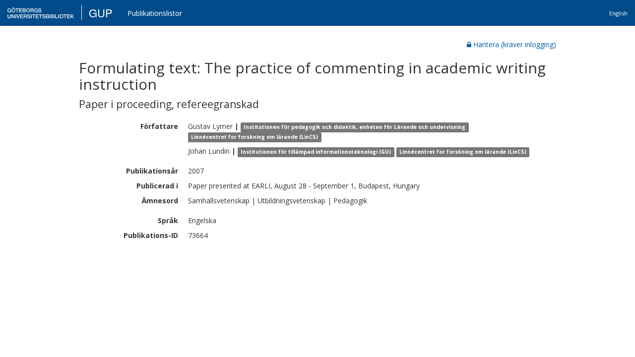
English (618, 13)
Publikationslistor (154, 13)
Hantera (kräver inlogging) (514, 44)
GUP (101, 12)
